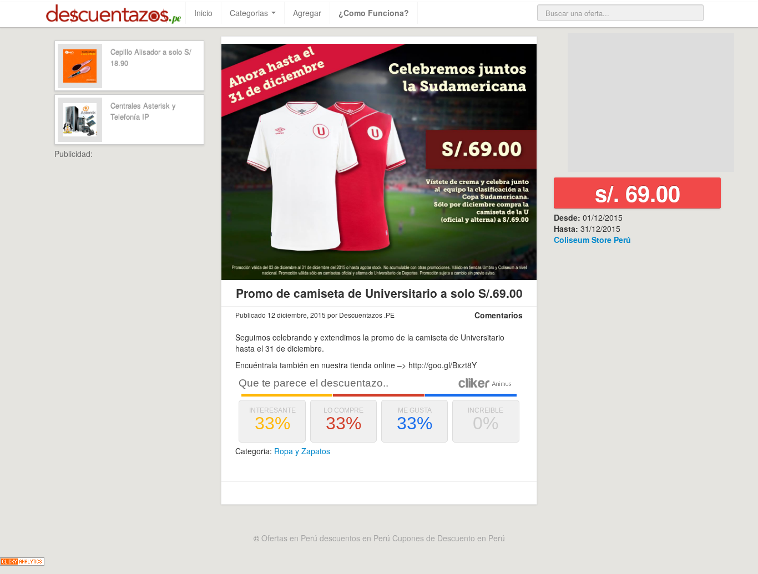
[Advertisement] (154, 325)
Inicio (203, 12)
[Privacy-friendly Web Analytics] (22, 560)
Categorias (250, 12)
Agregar (307, 12)
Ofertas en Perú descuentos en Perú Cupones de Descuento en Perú (383, 537)
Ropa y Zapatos (302, 450)
